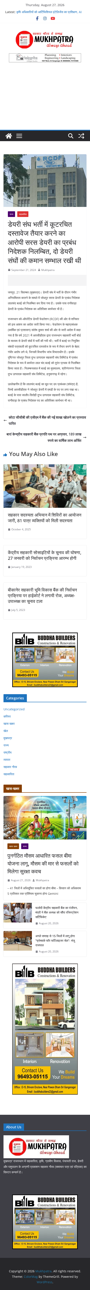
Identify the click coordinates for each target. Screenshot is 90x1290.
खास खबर (9, 723)
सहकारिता (23, 214)
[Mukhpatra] (8, 136)
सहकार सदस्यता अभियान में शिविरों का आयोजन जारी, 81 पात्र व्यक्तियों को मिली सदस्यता (44, 518)
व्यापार (6, 760)
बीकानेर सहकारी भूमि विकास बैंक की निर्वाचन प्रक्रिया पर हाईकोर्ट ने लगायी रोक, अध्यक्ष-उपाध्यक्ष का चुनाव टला (42, 595)
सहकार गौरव (10, 767)
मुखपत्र (7, 738)
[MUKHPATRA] (36, 1138)
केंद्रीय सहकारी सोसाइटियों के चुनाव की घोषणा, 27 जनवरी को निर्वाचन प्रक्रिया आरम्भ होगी (44, 555)
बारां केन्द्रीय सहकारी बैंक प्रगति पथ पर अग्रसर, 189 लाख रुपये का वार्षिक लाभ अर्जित (44, 437)
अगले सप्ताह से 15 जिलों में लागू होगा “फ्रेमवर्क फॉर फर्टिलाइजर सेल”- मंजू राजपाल (55, 940)
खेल (5, 731)
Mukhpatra (48, 270)
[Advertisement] (45, 99)
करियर (7, 716)
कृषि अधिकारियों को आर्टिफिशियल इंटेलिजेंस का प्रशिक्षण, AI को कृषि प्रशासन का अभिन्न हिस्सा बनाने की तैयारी (49, 14)
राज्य (11, 214)
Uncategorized (14, 709)
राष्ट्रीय (7, 752)
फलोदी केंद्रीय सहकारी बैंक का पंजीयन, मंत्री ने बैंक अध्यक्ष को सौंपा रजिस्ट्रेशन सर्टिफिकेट (56, 912)
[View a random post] (81, 136)
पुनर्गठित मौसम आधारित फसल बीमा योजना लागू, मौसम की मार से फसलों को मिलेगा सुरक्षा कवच (42, 863)
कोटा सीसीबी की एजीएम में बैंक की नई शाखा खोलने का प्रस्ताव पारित (47, 420)
